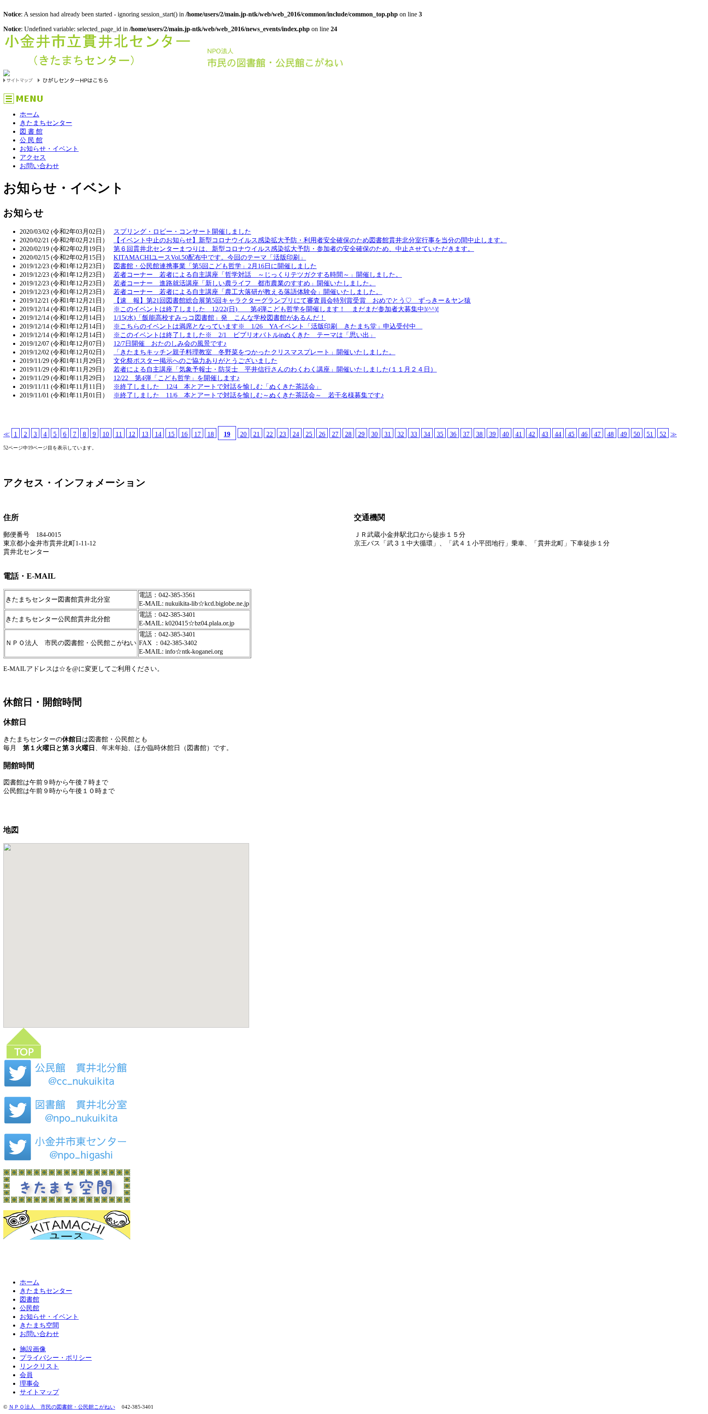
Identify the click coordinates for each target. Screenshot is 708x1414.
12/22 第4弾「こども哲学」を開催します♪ (176, 377)
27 (335, 434)
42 (532, 434)
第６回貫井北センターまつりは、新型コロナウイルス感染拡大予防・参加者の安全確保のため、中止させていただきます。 (293, 248)
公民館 (29, 1308)
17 (197, 434)
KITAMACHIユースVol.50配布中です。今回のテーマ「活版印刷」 (209, 257)
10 (105, 434)
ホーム (29, 114)
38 (479, 434)
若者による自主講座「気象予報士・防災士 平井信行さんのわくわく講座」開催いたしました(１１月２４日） (275, 369)
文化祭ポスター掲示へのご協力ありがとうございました (195, 360)
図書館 (29, 1299)
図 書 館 (31, 131)
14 (158, 434)
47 (597, 434)
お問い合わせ (39, 165)
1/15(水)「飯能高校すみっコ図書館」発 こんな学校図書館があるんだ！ (219, 317)
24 (296, 434)
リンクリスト (39, 1366)
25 (309, 434)
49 (623, 434)
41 (518, 434)
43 (545, 434)
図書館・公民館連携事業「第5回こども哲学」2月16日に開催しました (215, 265)
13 (145, 434)
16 (184, 434)
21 (256, 434)
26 (322, 434)
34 (427, 434)
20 (243, 434)
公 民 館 (31, 140)
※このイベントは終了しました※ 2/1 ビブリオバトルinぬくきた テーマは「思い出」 (244, 334)
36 (453, 434)
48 (610, 434)
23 (282, 434)
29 (361, 434)
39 (492, 434)
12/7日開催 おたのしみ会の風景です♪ (170, 343)
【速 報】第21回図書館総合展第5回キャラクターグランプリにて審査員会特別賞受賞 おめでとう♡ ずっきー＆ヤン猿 (292, 300)
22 (269, 434)
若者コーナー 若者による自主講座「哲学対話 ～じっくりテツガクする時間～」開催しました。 (257, 274)
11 (119, 434)
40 (505, 434)
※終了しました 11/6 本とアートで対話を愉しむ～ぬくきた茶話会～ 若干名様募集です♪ (248, 395)
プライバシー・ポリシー (56, 1357)
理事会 (29, 1383)
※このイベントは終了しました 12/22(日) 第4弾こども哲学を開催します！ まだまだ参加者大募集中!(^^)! (276, 309)
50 (636, 434)
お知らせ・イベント (49, 148)
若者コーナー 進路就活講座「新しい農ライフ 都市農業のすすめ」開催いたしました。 (244, 283)
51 (650, 434)
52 (663, 434)
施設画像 (33, 1349)
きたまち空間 (39, 1325)
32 (400, 434)
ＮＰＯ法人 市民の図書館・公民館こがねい (62, 1407)
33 (414, 434)
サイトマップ (39, 1392)
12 (132, 434)
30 (374, 434)
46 (584, 434)
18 (210, 434)
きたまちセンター (46, 122)
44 (558, 434)
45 (571, 434)
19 (227, 434)
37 (466, 434)
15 (171, 434)
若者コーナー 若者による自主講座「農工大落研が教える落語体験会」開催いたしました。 (247, 291)
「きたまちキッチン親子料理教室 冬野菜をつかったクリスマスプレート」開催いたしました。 (254, 352)
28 (348, 434)
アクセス (33, 157)
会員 (26, 1374)
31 (387, 434)
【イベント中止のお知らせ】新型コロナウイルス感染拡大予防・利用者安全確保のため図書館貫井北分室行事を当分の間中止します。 (310, 240)
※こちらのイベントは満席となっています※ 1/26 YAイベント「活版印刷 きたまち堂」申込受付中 (267, 326)
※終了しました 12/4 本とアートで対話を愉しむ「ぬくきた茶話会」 (217, 386)
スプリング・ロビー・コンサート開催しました (182, 231)
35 (440, 434)
